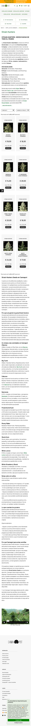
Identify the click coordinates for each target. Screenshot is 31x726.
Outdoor (27, 11)
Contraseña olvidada (6, 693)
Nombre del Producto (22, 110)
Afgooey (25, 347)
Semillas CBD (7, 14)
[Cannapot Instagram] (2, 715)
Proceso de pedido (6, 691)
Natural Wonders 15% (9, 0)
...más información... (7, 105)
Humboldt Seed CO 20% (21, 0)
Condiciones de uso (6, 680)
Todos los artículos (6, 659)
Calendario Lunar (5, 663)
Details (8, 148)
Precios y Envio (5, 655)
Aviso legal (4, 661)
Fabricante (4, 110)
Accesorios (24, 14)
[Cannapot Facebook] (5, 715)
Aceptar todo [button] (18, 720)
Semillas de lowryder (18, 11)
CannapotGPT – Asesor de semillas (9, 682)
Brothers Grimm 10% (21, 2)
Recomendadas (5, 672)
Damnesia (4, 396)
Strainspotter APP (5, 676)
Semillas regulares (16, 14)
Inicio (2, 27)
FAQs (3, 697)
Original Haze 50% (9, 2)
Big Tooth (19, 367)
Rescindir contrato (6, 699)
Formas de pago (5, 657)
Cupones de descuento (6, 674)
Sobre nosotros (5, 653)
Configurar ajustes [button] (18, 722)
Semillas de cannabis (7, 11)
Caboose (6, 384)
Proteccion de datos (6, 678)
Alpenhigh (4, 708)
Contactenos (4, 695)
